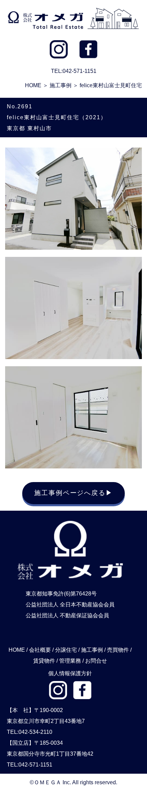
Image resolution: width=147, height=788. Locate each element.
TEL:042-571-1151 (29, 765)
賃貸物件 (44, 661)
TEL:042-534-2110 (29, 732)
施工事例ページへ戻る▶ (73, 492)
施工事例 (60, 85)
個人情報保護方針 (70, 673)
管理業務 (70, 661)
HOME (33, 85)
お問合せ (96, 661)
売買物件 (118, 650)
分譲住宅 (66, 650)
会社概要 (40, 650)
